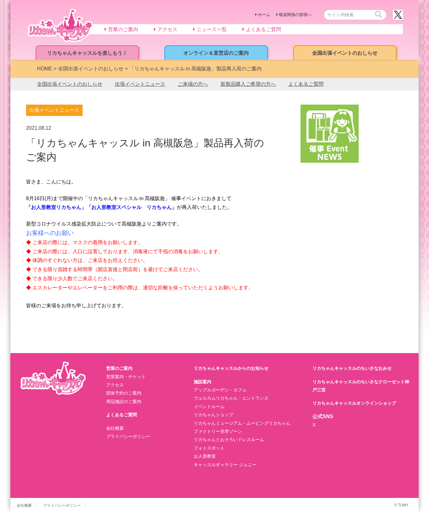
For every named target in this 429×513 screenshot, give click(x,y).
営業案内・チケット (126, 376)
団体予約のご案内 (123, 393)
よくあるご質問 (305, 84)
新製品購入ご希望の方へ (248, 84)
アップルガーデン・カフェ (220, 389)
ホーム (264, 14)
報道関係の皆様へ (295, 14)
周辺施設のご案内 (123, 401)
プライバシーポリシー (128, 436)
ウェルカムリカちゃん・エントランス (231, 398)
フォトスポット (209, 447)
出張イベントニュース (140, 84)
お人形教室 (205, 456)
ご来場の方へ (193, 84)
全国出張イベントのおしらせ (69, 84)
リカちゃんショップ (213, 414)
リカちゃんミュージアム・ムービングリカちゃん (242, 423)
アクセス (115, 384)
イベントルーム (209, 406)
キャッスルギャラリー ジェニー (225, 464)
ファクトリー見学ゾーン (218, 431)
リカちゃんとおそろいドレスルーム (229, 439)
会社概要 (115, 428)
